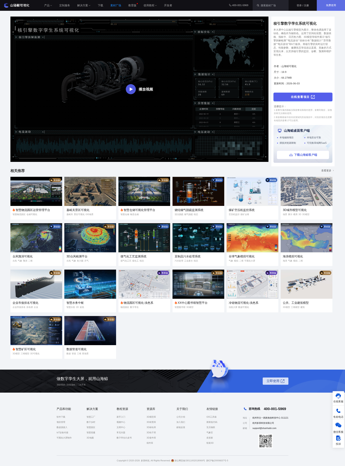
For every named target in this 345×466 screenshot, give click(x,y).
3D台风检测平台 (77, 256)
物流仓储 (134, 214)
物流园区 (125, 307)
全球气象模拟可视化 (242, 256)
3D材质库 (151, 422)
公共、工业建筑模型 (296, 302)
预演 (25, 261)
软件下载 (61, 417)
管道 (74, 353)
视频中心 (121, 422)
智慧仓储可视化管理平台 (139, 210)
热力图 (80, 261)
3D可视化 (35, 353)
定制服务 (64, 5)
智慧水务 (70, 307)
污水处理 (179, 261)
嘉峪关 (69, 214)
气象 (20, 261)
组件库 (150, 443)
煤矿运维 (244, 214)
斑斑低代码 (211, 422)
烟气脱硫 (188, 214)
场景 (285, 214)
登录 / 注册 (303, 5)
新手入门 (121, 417)
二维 (30, 261)
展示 (290, 214)
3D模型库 (151, 417)
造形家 (209, 438)
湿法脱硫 (179, 214)
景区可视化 (79, 214)
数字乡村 (91, 422)
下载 (100, 5)
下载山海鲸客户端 (305, 154)
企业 (36, 307)
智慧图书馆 (180, 307)
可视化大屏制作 (64, 438)
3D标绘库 (151, 427)
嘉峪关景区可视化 (77, 210)
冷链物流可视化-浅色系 (243, 302)
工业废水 (188, 261)
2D (77, 307)
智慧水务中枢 (75, 302)
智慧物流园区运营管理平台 (33, 210)
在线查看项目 (300, 96)
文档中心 (121, 427)
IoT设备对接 (62, 432)
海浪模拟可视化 (293, 256)
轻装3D (210, 443)
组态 (196, 214)
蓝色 (82, 307)
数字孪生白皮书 (124, 438)
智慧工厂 (91, 417)
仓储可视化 (31, 214)
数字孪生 (134, 307)
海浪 (285, 261)
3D (299, 214)
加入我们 (180, 422)
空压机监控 (234, 214)
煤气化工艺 (126, 261)
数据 (68, 353)
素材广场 (115, 5)
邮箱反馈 (180, 427)
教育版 (132, 5)
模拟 (236, 261)
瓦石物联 (210, 427)
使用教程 (149, 5)
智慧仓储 (125, 214)
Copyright (121, 460)
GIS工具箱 (211, 417)
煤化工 (135, 261)
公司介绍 (180, 417)
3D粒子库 (151, 432)
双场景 (85, 353)
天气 (86, 261)
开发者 (168, 5)
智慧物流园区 (19, 214)
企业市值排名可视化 (25, 302)
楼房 (295, 214)
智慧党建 (91, 432)
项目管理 (61, 422)
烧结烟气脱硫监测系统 (189, 210)
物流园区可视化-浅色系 (138, 302)
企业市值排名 (19, 307)
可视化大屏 (249, 261)
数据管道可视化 (76, 349)
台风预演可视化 (23, 256)
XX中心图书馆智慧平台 (193, 302)
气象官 (209, 432)
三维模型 (295, 307)
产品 (47, 5)
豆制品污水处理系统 (188, 256)
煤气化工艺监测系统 (133, 256)
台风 (15, 261)
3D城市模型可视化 (295, 210)
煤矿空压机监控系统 (242, 210)
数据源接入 (62, 427)
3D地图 (90, 438)
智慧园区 (91, 427)
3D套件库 (151, 438)
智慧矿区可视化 (26, 349)
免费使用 (331, 5)
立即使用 (272, 381)
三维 (79, 353)
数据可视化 (243, 307)
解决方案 (82, 5)
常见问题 (121, 432)
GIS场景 (89, 214)
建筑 (302, 307)
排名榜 (29, 307)
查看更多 (326, 170)
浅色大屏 (233, 307)
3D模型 (305, 214)
